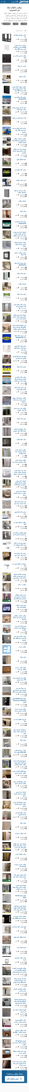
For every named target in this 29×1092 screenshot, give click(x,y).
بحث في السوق (19, 30)
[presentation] (2, 23)
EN (1, 2)
